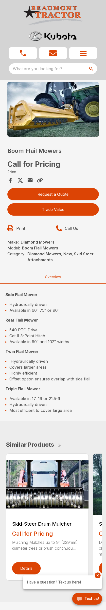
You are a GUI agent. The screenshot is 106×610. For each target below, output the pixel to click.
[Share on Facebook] (10, 180)
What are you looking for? (37, 68)
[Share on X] (20, 180)
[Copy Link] (40, 180)
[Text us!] (87, 599)
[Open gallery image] (53, 109)
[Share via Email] (30, 180)
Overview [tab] (53, 277)
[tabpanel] (53, 110)
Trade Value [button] (53, 209)
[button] (23, 53)
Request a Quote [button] (53, 194)
